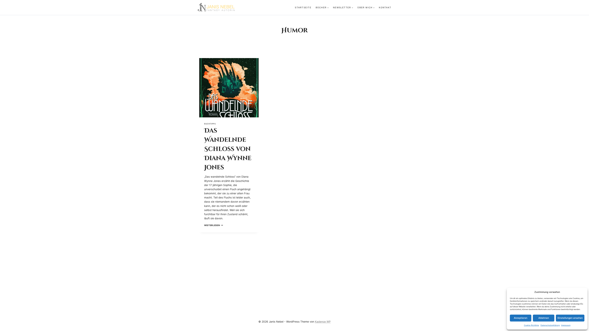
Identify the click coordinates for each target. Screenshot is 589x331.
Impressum (565, 325)
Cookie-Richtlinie (531, 325)
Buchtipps (210, 124)
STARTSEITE (303, 7)
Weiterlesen (213, 225)
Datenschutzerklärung (550, 325)
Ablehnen (543, 317)
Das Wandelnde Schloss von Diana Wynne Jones (227, 149)
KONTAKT (385, 7)
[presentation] (229, 87)
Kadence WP (323, 321)
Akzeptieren (520, 317)
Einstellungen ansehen (570, 317)
